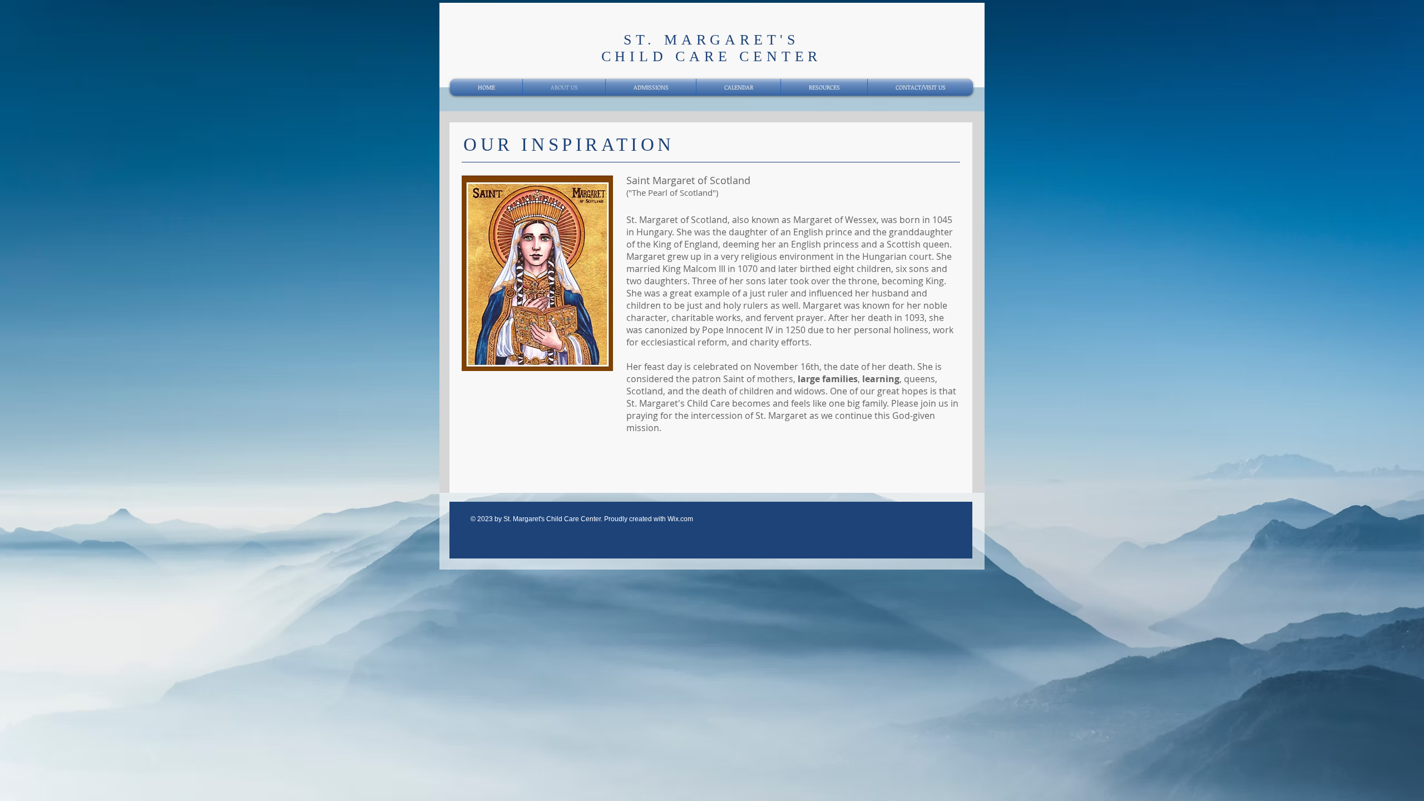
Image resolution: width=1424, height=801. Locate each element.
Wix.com (680, 519)
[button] (564, 272)
